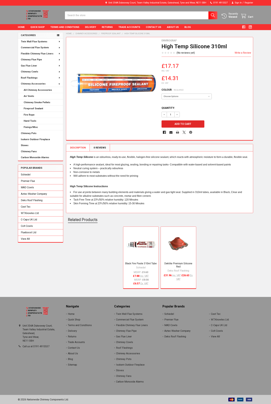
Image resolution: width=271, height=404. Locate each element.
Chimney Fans (29, 151)
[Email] (171, 132)
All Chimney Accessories (38, 90)
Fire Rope (29, 114)
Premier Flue (28, 181)
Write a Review (243, 52)
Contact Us (153, 27)
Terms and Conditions (64, 27)
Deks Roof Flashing (32, 200)
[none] (113, 84)
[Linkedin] (250, 27)
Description (78, 147)
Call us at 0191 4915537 (36, 346)
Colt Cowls (27, 225)
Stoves (24, 145)
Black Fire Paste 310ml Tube (141, 263)
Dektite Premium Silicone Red (178, 265)
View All (25, 238)
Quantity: (168, 107)
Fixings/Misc (31, 127)
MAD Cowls (27, 187)
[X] (184, 132)
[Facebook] (244, 27)
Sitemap (72, 364)
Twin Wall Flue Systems (34, 41)
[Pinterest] (191, 132)
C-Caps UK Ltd (29, 219)
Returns (107, 27)
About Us (173, 27)
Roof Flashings (29, 77)
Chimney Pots (28, 133)
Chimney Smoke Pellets (37, 102)
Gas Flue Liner (29, 65)
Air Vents (29, 96)
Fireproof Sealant (33, 108)
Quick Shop (37, 27)
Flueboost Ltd (28, 232)
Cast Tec (25, 206)
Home (21, 27)
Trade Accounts (129, 27)
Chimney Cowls (29, 71)
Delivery (90, 27)
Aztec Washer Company (34, 193)
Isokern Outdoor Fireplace (35, 139)
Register (249, 2)
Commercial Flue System (35, 47)
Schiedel (25, 174)
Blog (187, 27)
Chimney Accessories (33, 83)
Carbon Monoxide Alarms (35, 157)
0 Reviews (100, 147)
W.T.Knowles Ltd (30, 213)
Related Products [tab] (83, 219)
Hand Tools (30, 120)
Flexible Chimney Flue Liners (37, 53)
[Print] (177, 132)
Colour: (173, 89)
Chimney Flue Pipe (31, 59)
